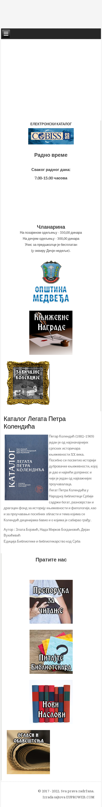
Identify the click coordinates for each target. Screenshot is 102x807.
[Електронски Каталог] (51, 136)
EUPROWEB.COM (80, 797)
